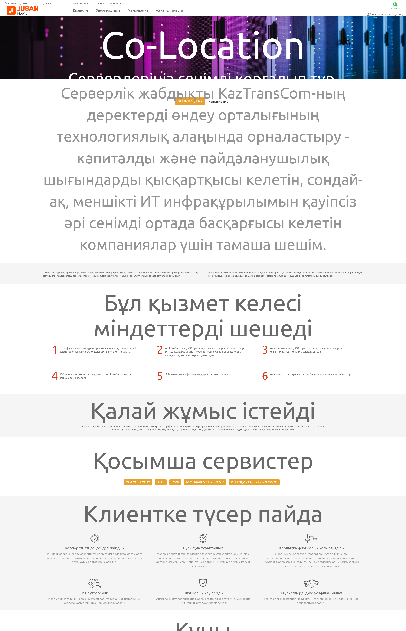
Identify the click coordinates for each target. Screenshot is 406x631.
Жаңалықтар (115, 3)
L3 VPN (175, 482)
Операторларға (107, 10)
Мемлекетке (138, 10)
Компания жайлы (82, 3)
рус (395, 14)
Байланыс (100, 3)
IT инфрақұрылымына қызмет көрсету (254, 482)
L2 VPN (160, 482)
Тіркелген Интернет (138, 482)
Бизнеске (80, 10)
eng (401, 14)
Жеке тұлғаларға (169, 10)
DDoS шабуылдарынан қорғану (205, 482)
